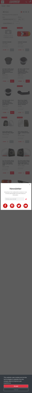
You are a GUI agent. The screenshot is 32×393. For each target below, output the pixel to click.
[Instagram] (12, 205)
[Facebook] (5, 205)
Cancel (16, 389)
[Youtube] (25, 205)
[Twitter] (19, 205)
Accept (16, 386)
